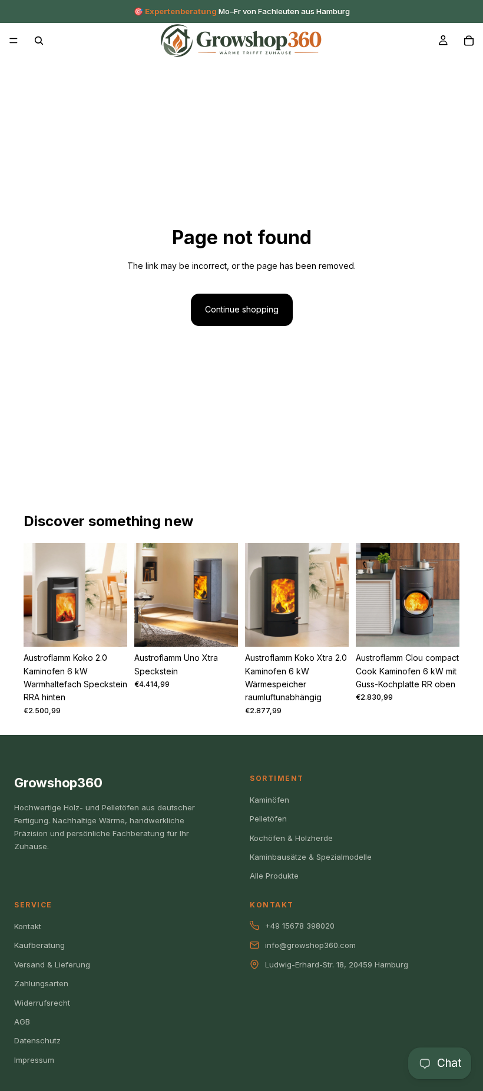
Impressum (34, 1060)
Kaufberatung (39, 945)
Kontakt (27, 926)
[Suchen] (39, 41)
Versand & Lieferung (52, 964)
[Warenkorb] (469, 41)
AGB (22, 1021)
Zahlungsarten (41, 983)
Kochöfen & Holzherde (291, 838)
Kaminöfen (269, 799)
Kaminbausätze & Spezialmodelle (311, 857)
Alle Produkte (274, 875)
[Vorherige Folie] (36, 595)
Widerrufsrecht (42, 1002)
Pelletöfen (268, 818)
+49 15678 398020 (300, 925)
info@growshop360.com (310, 945)
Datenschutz (37, 1040)
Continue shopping (242, 309)
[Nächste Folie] (114, 595)
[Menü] (13, 40)
